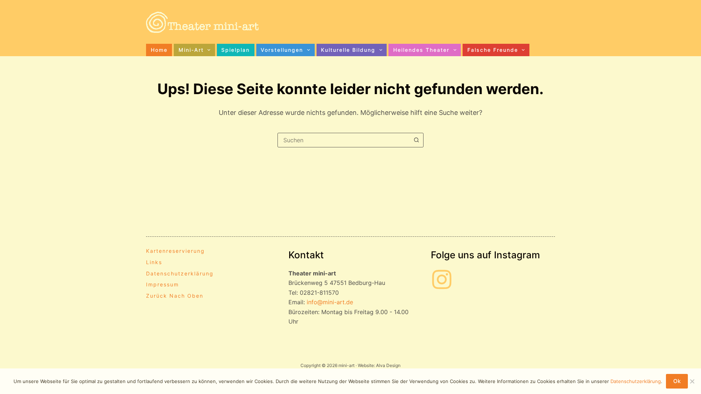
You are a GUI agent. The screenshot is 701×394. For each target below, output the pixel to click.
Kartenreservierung (175, 251)
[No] (692, 381)
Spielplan (235, 50)
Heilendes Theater (421, 50)
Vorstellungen (282, 50)
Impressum (162, 284)
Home (159, 50)
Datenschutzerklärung (180, 273)
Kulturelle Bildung (348, 50)
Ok (677, 381)
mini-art (191, 50)
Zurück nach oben (174, 296)
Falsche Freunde (492, 50)
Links (154, 262)
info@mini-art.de (330, 302)
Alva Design (388, 365)
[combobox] (343, 140)
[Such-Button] (416, 140)
